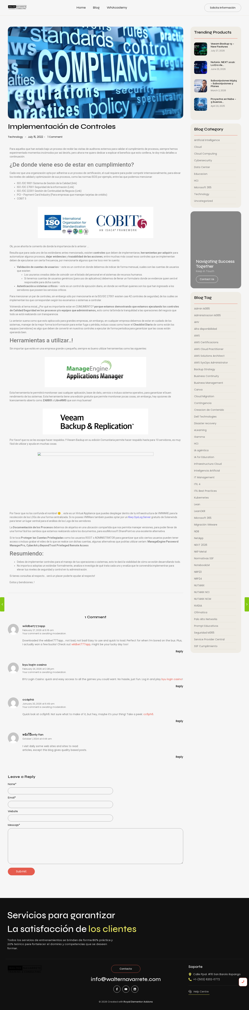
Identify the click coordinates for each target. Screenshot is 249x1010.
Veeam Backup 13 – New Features (222, 45)
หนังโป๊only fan (32, 734)
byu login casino (34, 664)
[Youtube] (125, 989)
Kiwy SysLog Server (139, 517)
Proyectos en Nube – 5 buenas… (223, 100)
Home (81, 7)
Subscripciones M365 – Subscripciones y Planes (224, 83)
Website (13, 811)
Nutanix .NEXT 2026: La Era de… (223, 64)
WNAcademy (117, 7)
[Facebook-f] (116, 989)
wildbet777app (33, 626)
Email (12, 797)
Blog (96, 7)
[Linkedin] (134, 989)
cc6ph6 (28, 699)
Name (12, 784)
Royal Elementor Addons (138, 1001)
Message (14, 825)
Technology (15, 137)
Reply (179, 651)
